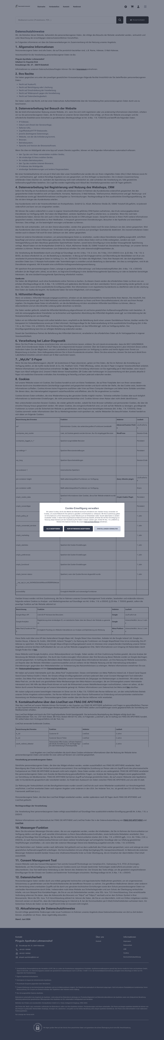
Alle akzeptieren (53, 529)
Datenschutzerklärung (91, 522)
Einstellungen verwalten (107, 529)
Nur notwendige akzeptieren (78, 529)
